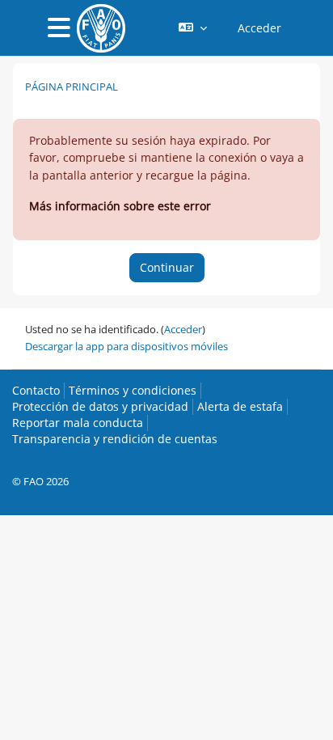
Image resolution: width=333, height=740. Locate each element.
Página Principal (71, 86)
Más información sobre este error (120, 206)
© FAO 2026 (40, 481)
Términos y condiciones (132, 390)
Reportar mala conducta (77, 422)
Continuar (167, 267)
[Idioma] (192, 28)
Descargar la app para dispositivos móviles (126, 346)
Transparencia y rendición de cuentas (114, 438)
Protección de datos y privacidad (100, 406)
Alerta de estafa (240, 406)
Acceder (259, 28)
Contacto (36, 390)
